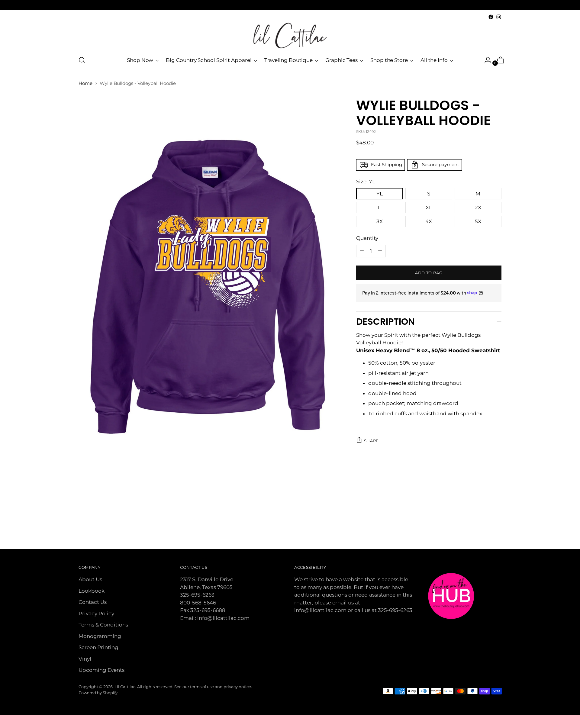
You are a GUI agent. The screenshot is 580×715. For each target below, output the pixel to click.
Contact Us (93, 602)
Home (85, 83)
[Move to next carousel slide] (496, 528)
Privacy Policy (96, 613)
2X (478, 208)
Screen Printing (98, 647)
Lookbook (92, 591)
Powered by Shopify (98, 692)
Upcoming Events (101, 670)
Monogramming (100, 636)
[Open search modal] (82, 60)
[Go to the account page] (485, 60)
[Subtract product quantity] (380, 251)
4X (428, 221)
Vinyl (85, 659)
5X (478, 221)
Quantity (367, 238)
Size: (365, 181)
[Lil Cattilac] (290, 35)
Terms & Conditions (103, 625)
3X (379, 221)
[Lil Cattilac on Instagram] (498, 17)
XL (429, 208)
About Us (90, 579)
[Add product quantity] (361, 251)
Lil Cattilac (124, 686)
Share (371, 440)
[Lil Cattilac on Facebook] (491, 17)
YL (379, 194)
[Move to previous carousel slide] (482, 528)
